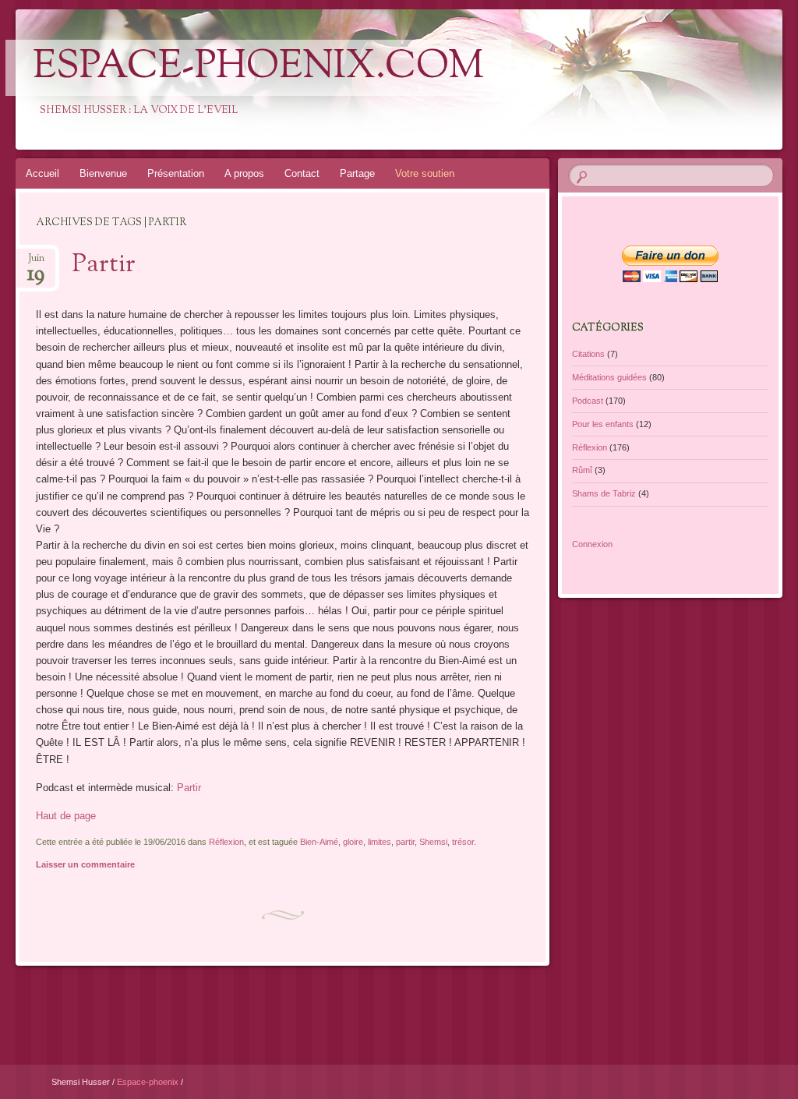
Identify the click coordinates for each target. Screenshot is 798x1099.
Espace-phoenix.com (258, 68)
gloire (353, 841)
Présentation (175, 173)
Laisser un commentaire (85, 864)
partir (405, 841)
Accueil (42, 173)
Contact (302, 173)
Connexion (592, 544)
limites (379, 841)
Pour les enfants (603, 424)
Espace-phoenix (149, 1082)
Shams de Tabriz (604, 493)
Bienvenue (103, 173)
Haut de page (66, 816)
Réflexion (226, 841)
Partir (104, 265)
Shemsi (433, 841)
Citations (588, 354)
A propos (244, 173)
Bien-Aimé (319, 841)
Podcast (587, 400)
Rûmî (582, 470)
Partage (357, 173)
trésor (463, 841)
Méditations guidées (609, 377)
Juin (35, 263)
